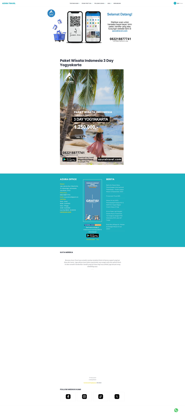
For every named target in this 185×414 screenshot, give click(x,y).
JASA (108, 3)
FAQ (97, 239)
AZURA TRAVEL (8, 3)
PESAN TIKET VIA (86, 3)
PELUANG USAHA (99, 3)
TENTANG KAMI (74, 3)
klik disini (99, 382)
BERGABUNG (117, 3)
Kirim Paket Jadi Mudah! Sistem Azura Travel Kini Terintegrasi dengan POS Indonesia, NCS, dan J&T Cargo (114, 215)
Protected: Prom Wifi (113, 196)
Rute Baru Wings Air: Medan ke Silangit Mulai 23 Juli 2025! (115, 227)
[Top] (176, 410)
